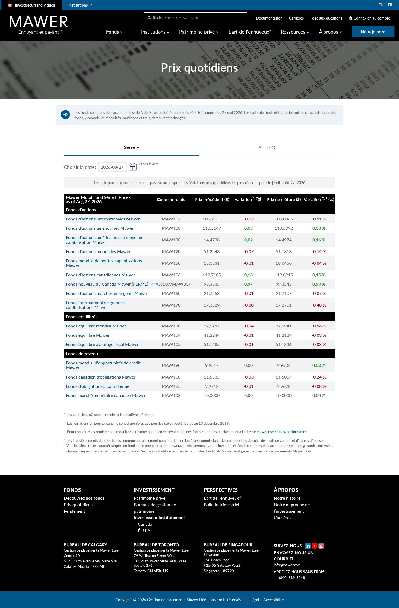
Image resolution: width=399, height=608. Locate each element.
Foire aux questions (326, 18)
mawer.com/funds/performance (282, 432)
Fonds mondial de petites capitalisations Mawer (104, 263)
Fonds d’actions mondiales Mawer (98, 251)
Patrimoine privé (149, 497)
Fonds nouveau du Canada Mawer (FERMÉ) (107, 283)
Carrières (296, 18)
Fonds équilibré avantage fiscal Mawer (102, 344)
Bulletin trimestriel (221, 504)
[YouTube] (314, 546)
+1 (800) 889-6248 (289, 577)
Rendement (74, 511)
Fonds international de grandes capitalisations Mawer (95, 305)
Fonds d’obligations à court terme (97, 386)
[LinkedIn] (308, 546)
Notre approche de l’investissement (292, 508)
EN (381, 4)
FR (390, 4)
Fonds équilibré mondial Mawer (96, 325)
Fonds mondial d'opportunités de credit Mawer (103, 365)
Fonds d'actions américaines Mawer (100, 228)
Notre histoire (287, 497)
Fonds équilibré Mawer (88, 335)
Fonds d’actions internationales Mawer (103, 218)
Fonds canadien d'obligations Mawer (100, 376)
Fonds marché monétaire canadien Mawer (106, 395)
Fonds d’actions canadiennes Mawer (100, 274)
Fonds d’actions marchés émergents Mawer (107, 293)
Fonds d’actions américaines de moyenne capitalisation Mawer (104, 240)
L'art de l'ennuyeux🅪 (250, 32)
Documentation (269, 18)
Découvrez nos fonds (84, 497)
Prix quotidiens (78, 504)
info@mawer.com (287, 565)
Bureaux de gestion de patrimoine (155, 508)
